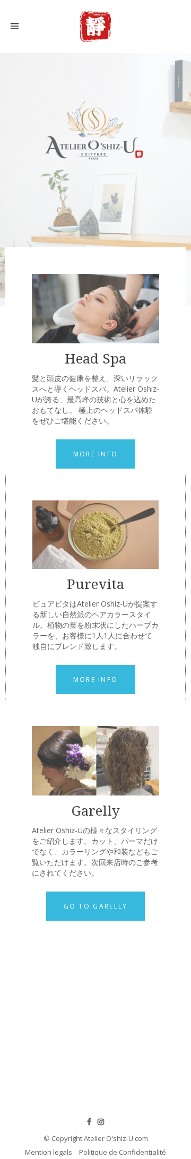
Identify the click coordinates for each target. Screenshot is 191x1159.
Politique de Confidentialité (122, 1152)
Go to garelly (96, 906)
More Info (95, 454)
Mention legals (48, 1152)
